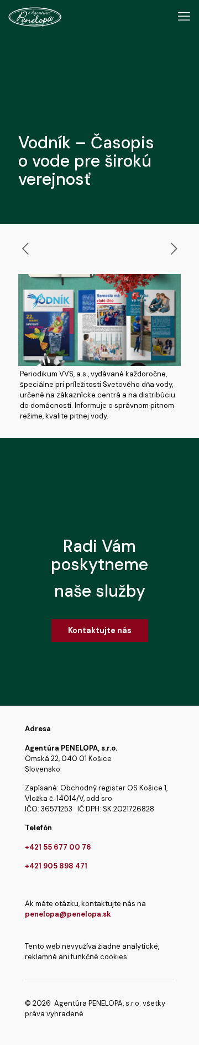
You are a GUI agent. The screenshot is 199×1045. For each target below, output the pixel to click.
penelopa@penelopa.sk (68, 914)
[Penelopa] (34, 16)
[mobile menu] (184, 16)
